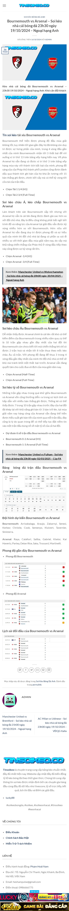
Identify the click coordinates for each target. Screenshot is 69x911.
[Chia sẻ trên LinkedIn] (49, 670)
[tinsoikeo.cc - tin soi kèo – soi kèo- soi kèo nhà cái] (34, 5)
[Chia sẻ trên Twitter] (31, 670)
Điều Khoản (12, 832)
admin (48, 39)
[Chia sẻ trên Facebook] (25, 670)
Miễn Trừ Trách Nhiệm (19, 843)
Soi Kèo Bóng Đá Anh (34, 17)
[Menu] (4, 5)
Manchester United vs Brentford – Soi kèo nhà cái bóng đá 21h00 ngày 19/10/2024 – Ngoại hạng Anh (17, 724)
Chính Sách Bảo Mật (17, 837)
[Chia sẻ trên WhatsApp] (20, 670)
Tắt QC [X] (34, 891)
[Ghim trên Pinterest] (43, 670)
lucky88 (10, 797)
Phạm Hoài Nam (39, 866)
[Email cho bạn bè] (37, 670)
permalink (37, 684)
